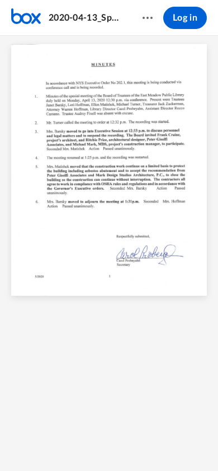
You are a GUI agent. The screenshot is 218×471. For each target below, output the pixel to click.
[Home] (26, 17)
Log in (185, 17)
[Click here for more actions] (147, 18)
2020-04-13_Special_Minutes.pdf (85, 17)
